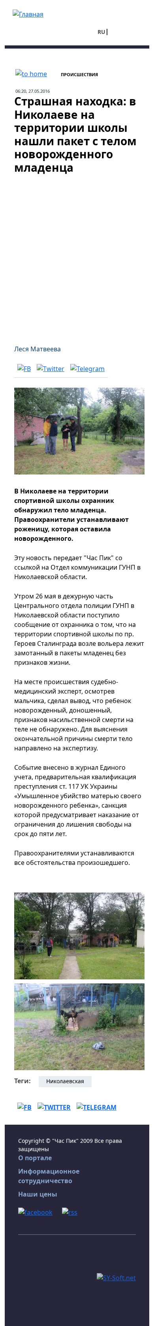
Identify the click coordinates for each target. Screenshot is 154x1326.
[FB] (24, 369)
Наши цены (37, 1194)
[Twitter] (50, 369)
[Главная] (28, 13)
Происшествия (79, 74)
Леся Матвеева (37, 349)
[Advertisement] (77, 255)
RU (101, 32)
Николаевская (65, 1081)
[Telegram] (87, 369)
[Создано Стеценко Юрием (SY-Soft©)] (116, 1277)
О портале (35, 1157)
